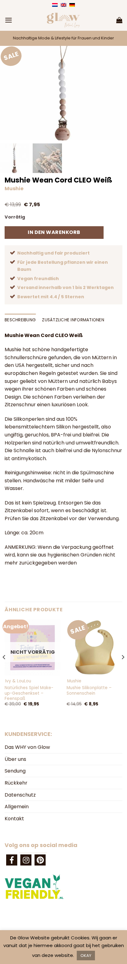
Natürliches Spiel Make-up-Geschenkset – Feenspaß (29, 693)
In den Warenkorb (54, 232)
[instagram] (25, 860)
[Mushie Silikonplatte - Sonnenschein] (94, 647)
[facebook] (11, 860)
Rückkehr (16, 782)
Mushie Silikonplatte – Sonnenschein (89, 690)
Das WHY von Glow (27, 747)
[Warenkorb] (119, 20)
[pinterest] (40, 860)
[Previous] (4, 669)
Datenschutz (20, 794)
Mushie (14, 188)
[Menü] (9, 20)
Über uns (15, 759)
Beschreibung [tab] (20, 320)
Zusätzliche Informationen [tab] (73, 320)
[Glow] (63, 20)
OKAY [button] (85, 955)
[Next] (123, 669)
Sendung (15, 770)
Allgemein (17, 806)
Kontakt (14, 818)
